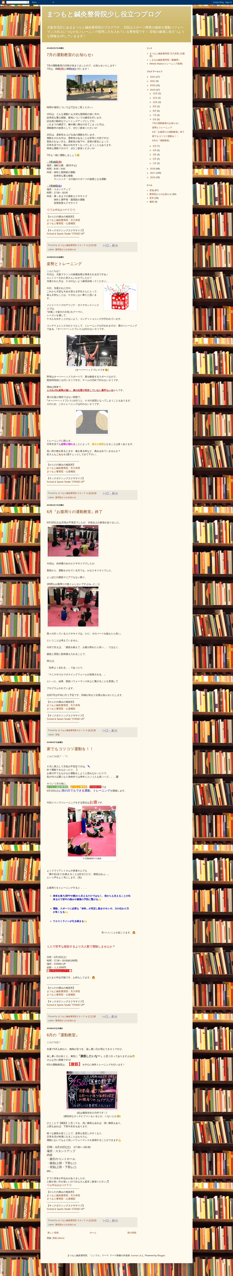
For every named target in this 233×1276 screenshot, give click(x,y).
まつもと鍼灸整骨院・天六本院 (63, 220)
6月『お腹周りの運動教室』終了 (75, 512)
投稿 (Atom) (58, 1238)
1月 (155, 163)
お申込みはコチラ (59, 1185)
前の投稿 (131, 1232)
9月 (155, 106)
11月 (155, 98)
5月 (155, 146)
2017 (153, 173)
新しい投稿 (53, 1232)
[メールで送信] (104, 245)
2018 (153, 168)
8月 (155, 111)
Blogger (161, 1255)
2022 (153, 77)
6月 (155, 119)
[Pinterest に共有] (116, 245)
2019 (153, 90)
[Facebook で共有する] (113, 245)
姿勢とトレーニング (64, 264)
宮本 (151, 198)
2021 (153, 81)
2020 (153, 85)
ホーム (93, 1232)
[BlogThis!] (107, 245)
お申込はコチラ (61, 209)
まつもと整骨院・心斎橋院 (61, 223)
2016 (153, 177)
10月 (155, 102)
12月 (155, 93)
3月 (155, 154)
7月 (155, 115)
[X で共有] (110, 245)
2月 (155, 159)
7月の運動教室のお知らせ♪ (70, 55)
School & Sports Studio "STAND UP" (66, 233)
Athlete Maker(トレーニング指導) (166, 63)
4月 (155, 150)
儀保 (151, 201)
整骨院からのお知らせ (65, 249)
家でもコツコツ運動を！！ (70, 749)
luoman (135, 1255)
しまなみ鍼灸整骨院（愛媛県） (165, 60)
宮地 (57, 735)
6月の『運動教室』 (63, 1035)
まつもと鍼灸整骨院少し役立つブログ (104, 14)
